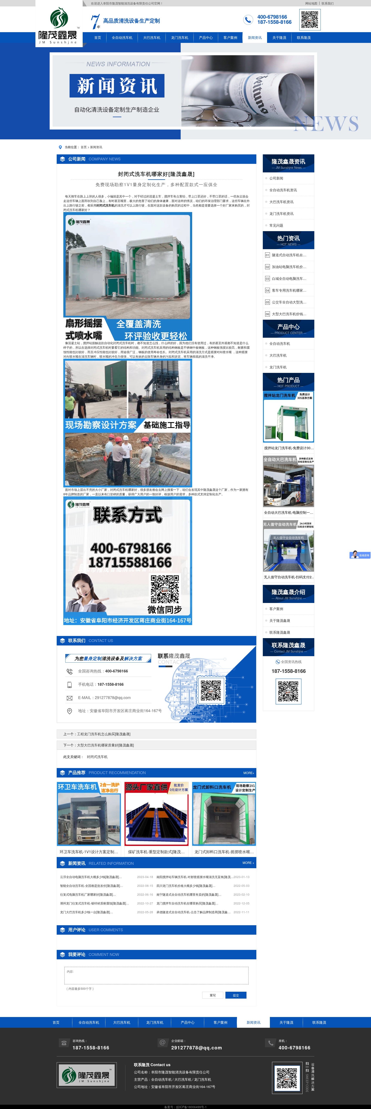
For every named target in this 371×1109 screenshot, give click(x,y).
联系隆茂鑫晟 (279, 632)
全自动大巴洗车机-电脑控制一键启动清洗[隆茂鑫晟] (288, 514)
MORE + (248, 862)
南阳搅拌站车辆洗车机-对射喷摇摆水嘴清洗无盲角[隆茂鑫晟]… (195, 877)
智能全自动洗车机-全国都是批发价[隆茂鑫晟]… (91, 885)
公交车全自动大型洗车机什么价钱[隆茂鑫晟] (289, 302)
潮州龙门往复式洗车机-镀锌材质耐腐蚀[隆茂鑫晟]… (94, 903)
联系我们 (328, 3)
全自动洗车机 (122, 37)
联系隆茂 (304, 37)
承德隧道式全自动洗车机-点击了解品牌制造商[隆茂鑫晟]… (192, 912)
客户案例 (230, 37)
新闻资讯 (255, 37)
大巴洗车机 (151, 37)
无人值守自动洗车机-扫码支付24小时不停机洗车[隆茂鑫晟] (288, 578)
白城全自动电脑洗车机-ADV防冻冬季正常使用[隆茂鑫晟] (288, 278)
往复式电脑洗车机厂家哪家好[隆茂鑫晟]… (88, 894)
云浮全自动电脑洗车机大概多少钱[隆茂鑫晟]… (91, 877)
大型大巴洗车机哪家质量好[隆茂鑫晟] (105, 745)
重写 (213, 995)
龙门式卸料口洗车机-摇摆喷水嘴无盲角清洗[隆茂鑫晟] (224, 853)
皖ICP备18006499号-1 (191, 1107)
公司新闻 (276, 178)
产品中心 (206, 37)
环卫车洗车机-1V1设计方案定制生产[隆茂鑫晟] (89, 853)
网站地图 (311, 3)
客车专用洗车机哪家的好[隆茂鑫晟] (289, 290)
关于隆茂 (279, 37)
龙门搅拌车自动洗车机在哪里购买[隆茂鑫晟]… (187, 903)
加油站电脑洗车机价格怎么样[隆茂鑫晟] (289, 266)
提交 (236, 995)
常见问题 (276, 225)
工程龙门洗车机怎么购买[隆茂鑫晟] (103, 733)
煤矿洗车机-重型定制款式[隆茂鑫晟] (156, 853)
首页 (97, 37)
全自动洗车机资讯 (283, 189)
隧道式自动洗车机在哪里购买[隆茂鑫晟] (289, 255)
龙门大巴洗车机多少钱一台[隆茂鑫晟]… (86, 912)
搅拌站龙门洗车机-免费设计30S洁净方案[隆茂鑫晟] (288, 449)
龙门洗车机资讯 (281, 213)
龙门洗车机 (179, 37)
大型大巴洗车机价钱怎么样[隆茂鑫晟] (289, 313)
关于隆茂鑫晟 (279, 620)
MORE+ (248, 773)
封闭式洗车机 (97, 756)
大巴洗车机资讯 (281, 201)
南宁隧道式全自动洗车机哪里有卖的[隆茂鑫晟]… (189, 894)
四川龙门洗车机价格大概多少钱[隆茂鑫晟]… (186, 885)
